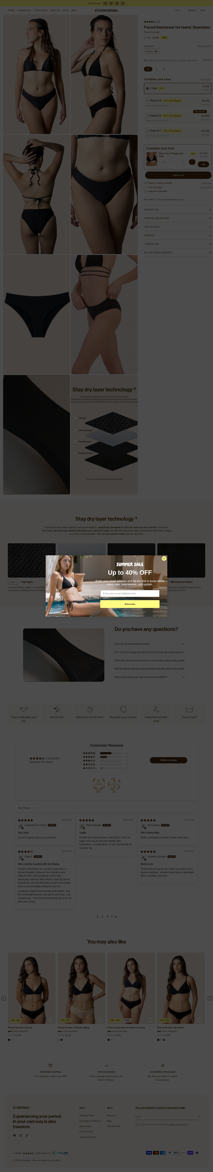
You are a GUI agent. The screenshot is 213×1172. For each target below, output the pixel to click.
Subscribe (130, 604)
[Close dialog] (164, 558)
